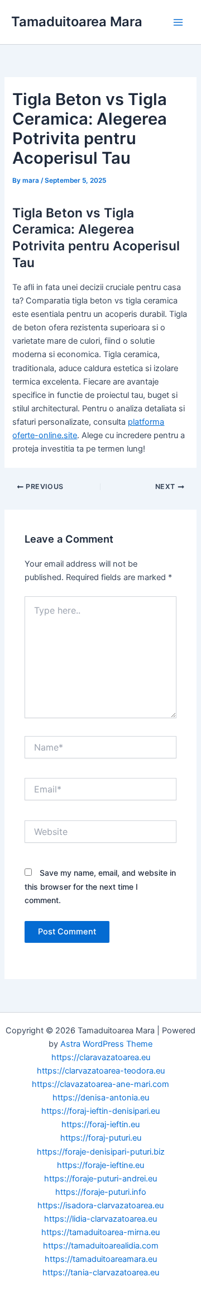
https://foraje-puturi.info (100, 1192)
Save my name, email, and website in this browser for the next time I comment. (100, 886)
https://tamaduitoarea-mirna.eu (100, 1232)
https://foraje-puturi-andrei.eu (100, 1179)
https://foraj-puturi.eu (100, 1138)
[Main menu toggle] (178, 22)
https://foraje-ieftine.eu (100, 1165)
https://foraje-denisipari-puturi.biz (101, 1152)
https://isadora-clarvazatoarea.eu (100, 1205)
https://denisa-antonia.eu (100, 1098)
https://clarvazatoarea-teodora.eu (101, 1071)
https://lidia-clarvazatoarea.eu (100, 1219)
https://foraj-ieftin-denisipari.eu (100, 1111)
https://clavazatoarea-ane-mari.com (100, 1084)
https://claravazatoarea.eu (100, 1057)
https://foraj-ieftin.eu (100, 1124)
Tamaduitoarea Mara (76, 21)
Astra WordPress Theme (106, 1044)
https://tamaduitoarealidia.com (101, 1246)
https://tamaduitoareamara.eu (101, 1259)
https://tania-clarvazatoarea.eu (100, 1272)
